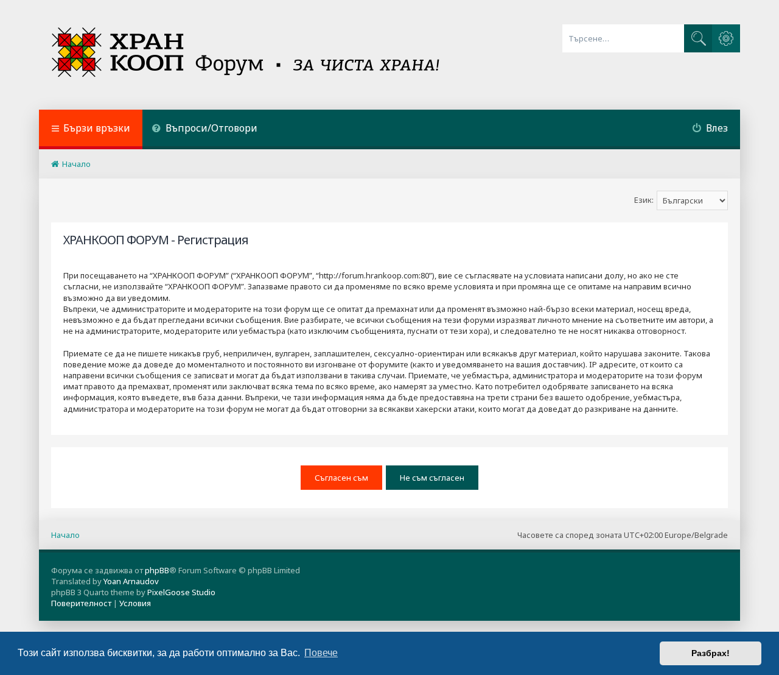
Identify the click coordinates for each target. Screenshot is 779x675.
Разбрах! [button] (710, 653)
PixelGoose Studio (181, 592)
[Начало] (247, 54)
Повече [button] (321, 653)
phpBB (157, 570)
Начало (65, 534)
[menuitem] (204, 129)
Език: (644, 199)
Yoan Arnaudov (131, 581)
